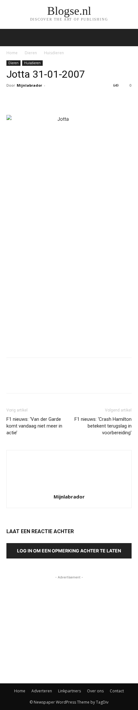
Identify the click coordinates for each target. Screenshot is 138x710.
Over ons (95, 691)
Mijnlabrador (29, 85)
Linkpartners (69, 691)
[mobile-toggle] (11, 37)
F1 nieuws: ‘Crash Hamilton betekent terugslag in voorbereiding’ (103, 426)
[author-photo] (69, 487)
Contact (117, 691)
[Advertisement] (69, 305)
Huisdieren (54, 53)
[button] (129, 37)
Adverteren (41, 691)
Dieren (31, 53)
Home (12, 53)
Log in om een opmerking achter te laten (69, 550)
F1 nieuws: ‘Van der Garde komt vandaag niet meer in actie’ (34, 426)
